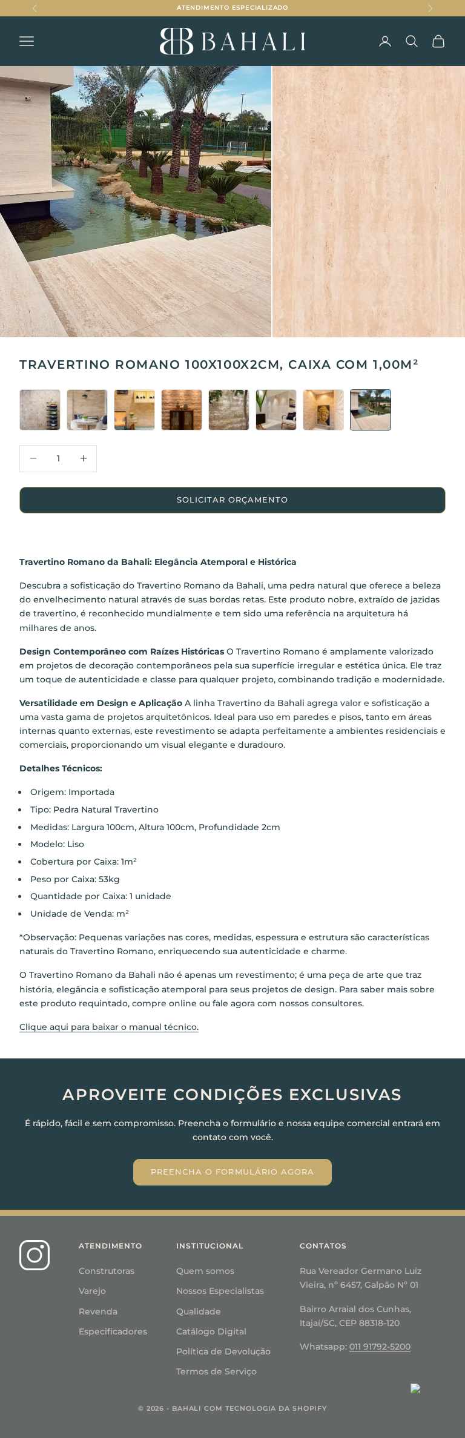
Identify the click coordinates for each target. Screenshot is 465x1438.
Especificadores (113, 1331)
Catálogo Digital (211, 1331)
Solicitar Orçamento (233, 499)
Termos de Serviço (216, 1371)
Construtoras (106, 1270)
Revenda (98, 1311)
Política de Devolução (223, 1351)
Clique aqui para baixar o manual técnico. (109, 1026)
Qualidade (198, 1311)
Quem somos (205, 1270)
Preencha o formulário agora (232, 1171)
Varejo (92, 1290)
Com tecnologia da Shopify (265, 1408)
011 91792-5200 (380, 1346)
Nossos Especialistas (220, 1290)
